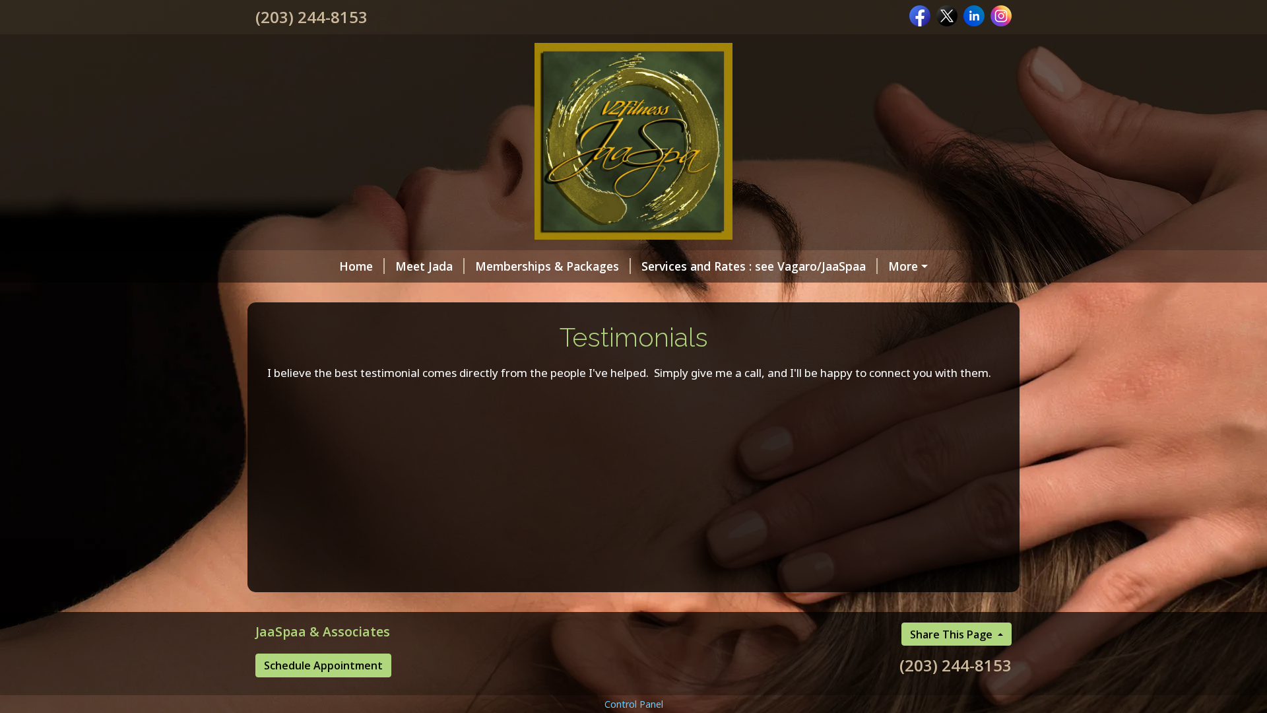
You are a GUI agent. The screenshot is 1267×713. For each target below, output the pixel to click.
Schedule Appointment (323, 665)
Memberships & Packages (547, 266)
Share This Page (952, 634)
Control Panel (633, 704)
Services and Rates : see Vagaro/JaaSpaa (753, 266)
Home (356, 266)
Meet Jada (424, 266)
